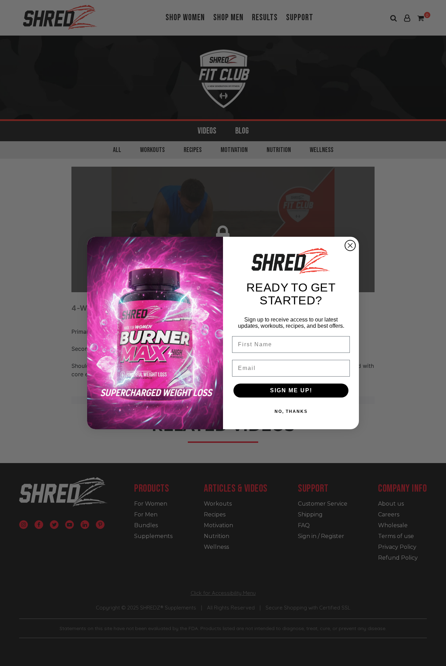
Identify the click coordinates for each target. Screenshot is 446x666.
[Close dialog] (350, 245)
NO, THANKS (291, 411)
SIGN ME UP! (291, 390)
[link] (290, 261)
